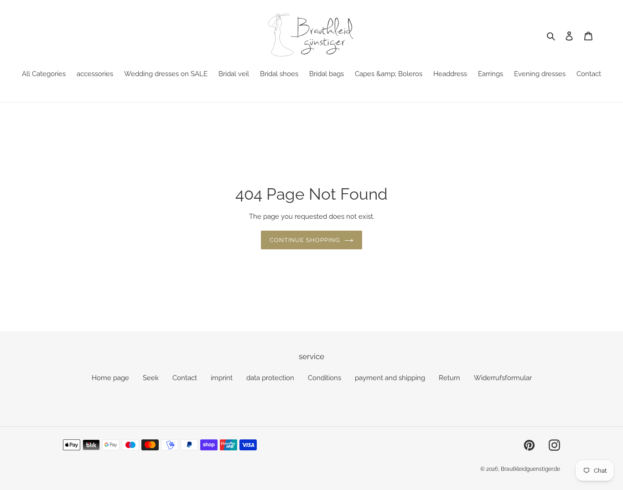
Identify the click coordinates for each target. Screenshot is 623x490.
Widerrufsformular (503, 378)
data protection (270, 378)
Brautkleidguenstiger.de (530, 469)
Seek (151, 378)
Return (449, 378)
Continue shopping (305, 240)
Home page (110, 378)
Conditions (324, 378)
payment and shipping (390, 378)
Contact (184, 378)
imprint (222, 378)
